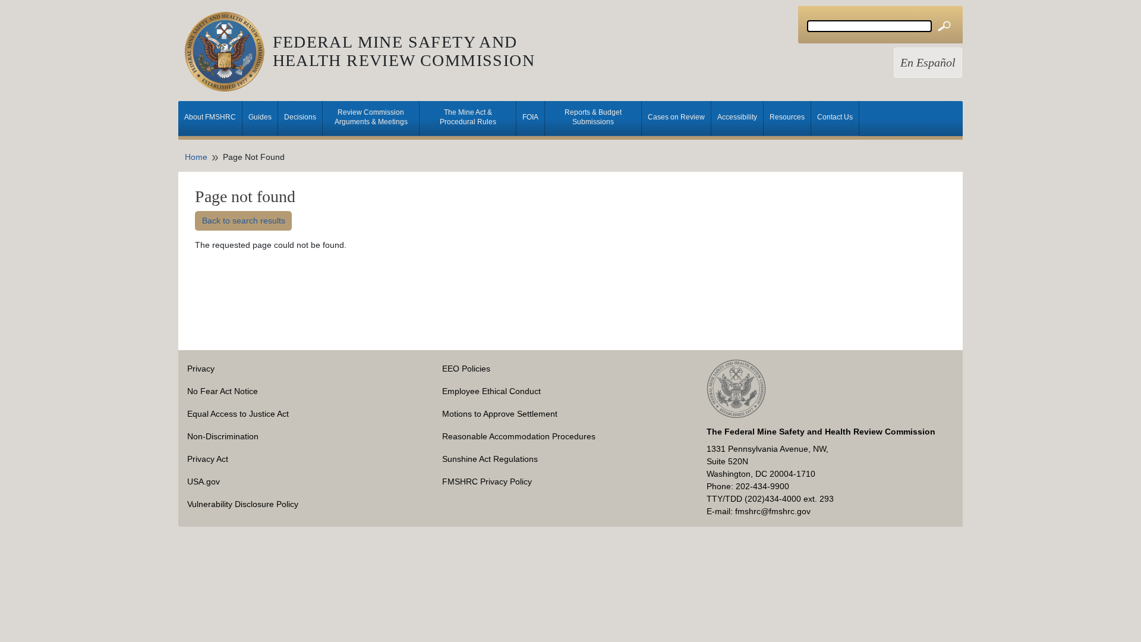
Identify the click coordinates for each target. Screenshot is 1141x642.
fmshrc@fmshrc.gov (773, 511)
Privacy (201, 368)
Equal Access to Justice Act (238, 413)
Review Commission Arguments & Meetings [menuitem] (371, 117)
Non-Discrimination (223, 436)
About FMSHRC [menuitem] (210, 117)
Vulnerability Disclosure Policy (242, 504)
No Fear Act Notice (222, 391)
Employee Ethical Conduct (491, 391)
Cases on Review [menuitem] (676, 117)
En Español (928, 62)
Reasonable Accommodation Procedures (518, 436)
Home (196, 157)
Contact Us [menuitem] (835, 117)
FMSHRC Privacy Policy (487, 481)
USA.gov (203, 481)
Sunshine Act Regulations (490, 459)
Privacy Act (207, 459)
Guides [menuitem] (260, 117)
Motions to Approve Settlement (499, 413)
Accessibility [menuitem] (737, 117)
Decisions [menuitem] (300, 117)
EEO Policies (466, 368)
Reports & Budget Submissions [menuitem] (593, 117)
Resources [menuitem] (787, 117)
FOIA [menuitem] (530, 117)
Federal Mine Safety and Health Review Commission (404, 51)
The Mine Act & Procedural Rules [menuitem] (468, 117)
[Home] (229, 52)
